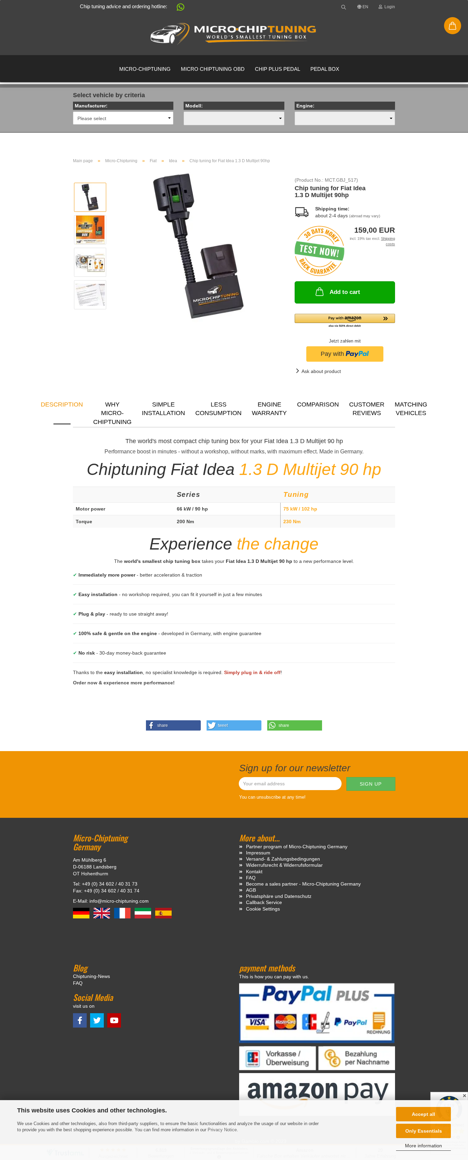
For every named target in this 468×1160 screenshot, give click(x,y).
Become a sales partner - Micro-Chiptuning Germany (303, 884)
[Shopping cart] (452, 25)
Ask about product (321, 371)
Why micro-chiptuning (112, 412)
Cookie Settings (263, 909)
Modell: (194, 105)
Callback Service (264, 902)
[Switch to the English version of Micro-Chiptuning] (102, 912)
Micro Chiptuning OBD (213, 69)
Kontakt (254, 871)
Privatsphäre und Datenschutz (278, 896)
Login (388, 6)
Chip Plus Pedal (277, 69)
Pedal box (324, 69)
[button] (177, 8)
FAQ (251, 877)
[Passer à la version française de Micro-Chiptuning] (123, 912)
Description (62, 404)
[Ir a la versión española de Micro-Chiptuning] (163, 912)
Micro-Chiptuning (145, 69)
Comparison (318, 404)
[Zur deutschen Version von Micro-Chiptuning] (82, 912)
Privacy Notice (222, 1129)
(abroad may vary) (364, 216)
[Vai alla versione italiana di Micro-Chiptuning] (143, 912)
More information (423, 1145)
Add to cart (345, 292)
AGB (251, 890)
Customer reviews (366, 409)
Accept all (423, 1114)
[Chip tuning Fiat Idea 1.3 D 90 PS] (198, 245)
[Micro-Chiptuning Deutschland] (234, 34)
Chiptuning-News (91, 976)
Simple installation (163, 409)
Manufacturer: (91, 105)
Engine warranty (269, 409)
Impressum (258, 852)
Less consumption (218, 409)
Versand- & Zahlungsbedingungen (283, 859)
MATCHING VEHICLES (411, 409)
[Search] (343, 7)
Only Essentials (423, 1131)
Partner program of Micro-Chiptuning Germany (296, 846)
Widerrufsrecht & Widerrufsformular (284, 865)
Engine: (305, 105)
